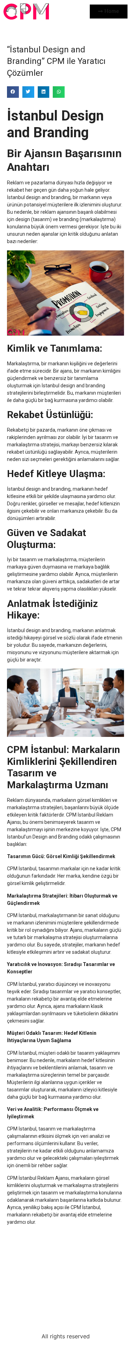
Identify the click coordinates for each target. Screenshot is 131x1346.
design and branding (82, 385)
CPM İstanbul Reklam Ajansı (38, 1178)
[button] (13, 92)
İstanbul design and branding (39, 197)
